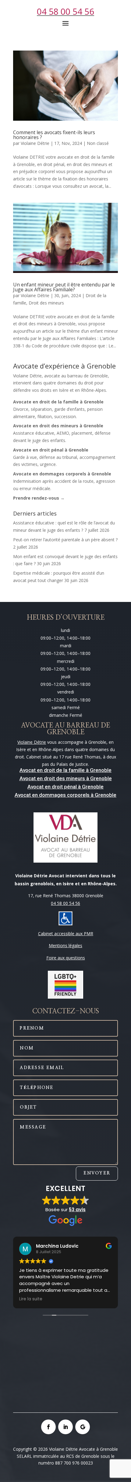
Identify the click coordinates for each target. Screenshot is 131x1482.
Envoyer (96, 1173)
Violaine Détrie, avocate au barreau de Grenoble (60, 376)
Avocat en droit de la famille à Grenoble (65, 770)
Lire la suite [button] (30, 1299)
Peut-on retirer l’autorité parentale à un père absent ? (65, 540)
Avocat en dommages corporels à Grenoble (65, 795)
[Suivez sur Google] (82, 1427)
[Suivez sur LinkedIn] (65, 1427)
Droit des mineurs (46, 303)
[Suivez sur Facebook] (48, 1427)
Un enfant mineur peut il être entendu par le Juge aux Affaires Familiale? (64, 287)
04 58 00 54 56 (65, 11)
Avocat (27, 778)
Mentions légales (65, 945)
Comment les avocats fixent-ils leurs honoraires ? (54, 135)
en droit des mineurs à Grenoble (74, 778)
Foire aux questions (65, 958)
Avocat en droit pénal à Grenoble (65, 787)
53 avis (77, 1209)
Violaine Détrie (35, 143)
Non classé (98, 143)
